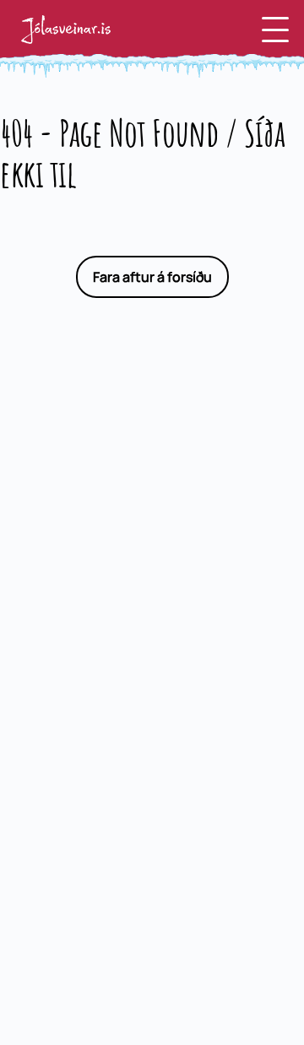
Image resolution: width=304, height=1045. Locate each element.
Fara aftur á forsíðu (152, 277)
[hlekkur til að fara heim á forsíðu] (66, 29)
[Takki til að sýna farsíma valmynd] (275, 29)
